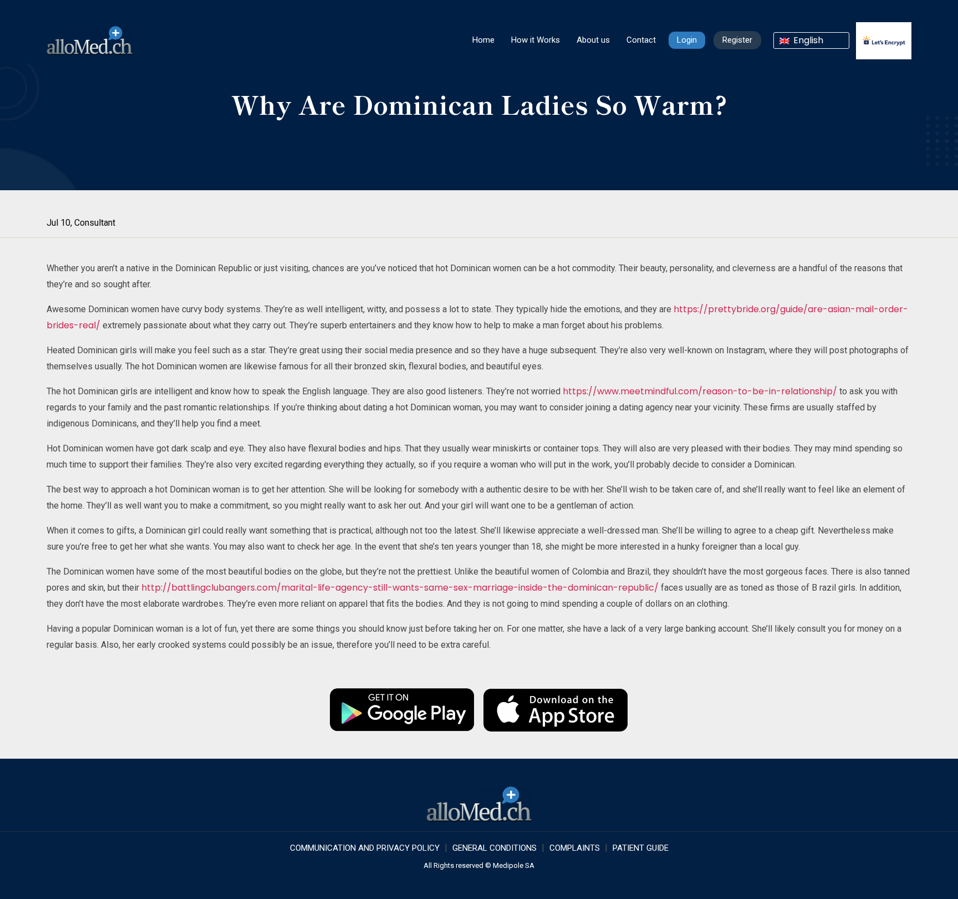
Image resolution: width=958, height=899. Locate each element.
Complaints (574, 848)
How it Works (535, 40)
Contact (641, 40)
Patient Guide (641, 848)
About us (593, 40)
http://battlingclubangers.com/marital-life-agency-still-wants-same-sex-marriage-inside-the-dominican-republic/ (400, 587)
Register (737, 40)
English (807, 40)
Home (483, 40)
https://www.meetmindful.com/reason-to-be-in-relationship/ (700, 391)
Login (687, 40)
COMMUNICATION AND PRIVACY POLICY (365, 848)
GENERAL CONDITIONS (494, 848)
